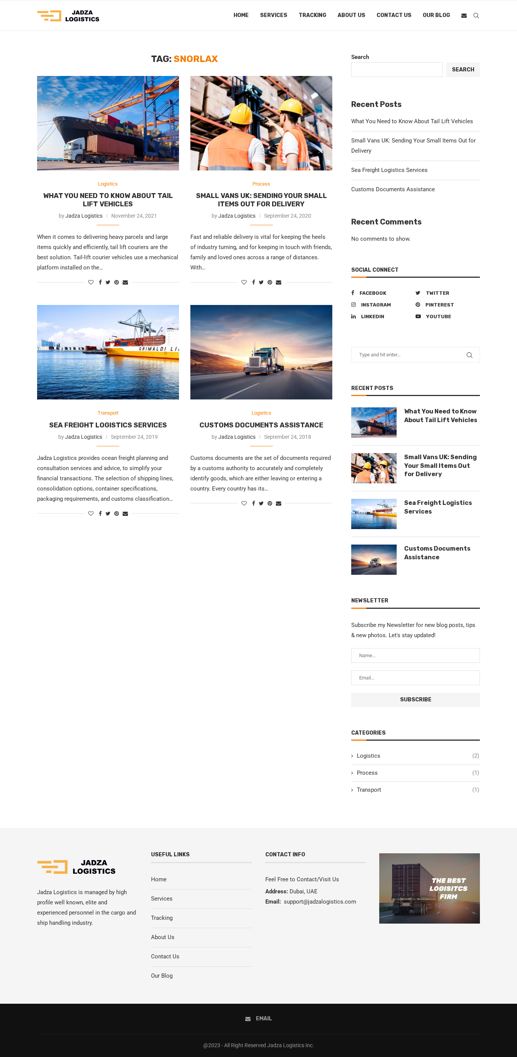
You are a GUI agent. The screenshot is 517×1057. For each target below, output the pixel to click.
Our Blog (436, 15)
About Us (351, 15)
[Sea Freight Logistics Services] (108, 352)
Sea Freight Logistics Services (108, 425)
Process (261, 184)
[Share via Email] (125, 282)
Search (360, 57)
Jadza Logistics (84, 216)
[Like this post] (90, 282)
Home (241, 15)
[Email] (464, 15)
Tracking (312, 15)
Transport (108, 413)
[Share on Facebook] (100, 282)
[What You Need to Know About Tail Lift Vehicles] (108, 123)
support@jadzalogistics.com (320, 901)
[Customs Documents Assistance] (261, 352)
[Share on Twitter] (108, 282)
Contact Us (394, 15)
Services (273, 15)
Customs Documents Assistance (261, 425)
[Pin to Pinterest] (116, 282)
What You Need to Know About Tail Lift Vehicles (108, 200)
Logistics (108, 184)
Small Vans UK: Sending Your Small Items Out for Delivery (261, 200)
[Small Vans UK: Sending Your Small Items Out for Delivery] (261, 123)
